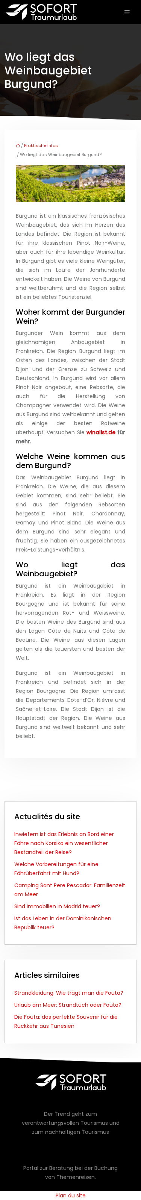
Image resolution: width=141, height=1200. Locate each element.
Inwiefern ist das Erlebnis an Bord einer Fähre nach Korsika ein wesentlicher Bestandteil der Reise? (64, 843)
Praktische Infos (41, 145)
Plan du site (71, 1195)
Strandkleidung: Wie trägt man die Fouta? (68, 993)
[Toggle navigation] (127, 12)
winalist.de (100, 432)
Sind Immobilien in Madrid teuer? (57, 906)
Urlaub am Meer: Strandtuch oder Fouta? (67, 1005)
